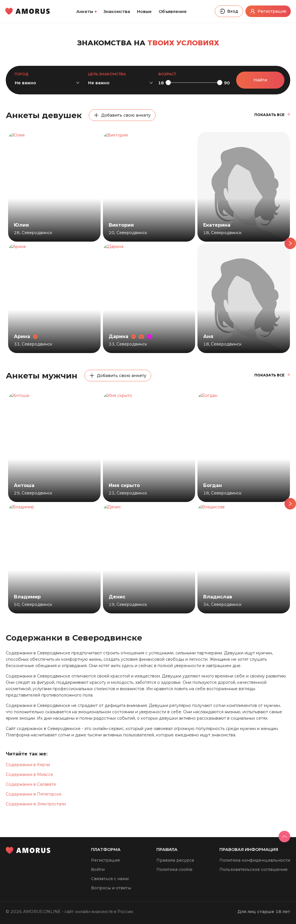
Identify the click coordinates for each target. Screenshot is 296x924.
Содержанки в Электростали (36, 804)
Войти (98, 869)
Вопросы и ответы (111, 888)
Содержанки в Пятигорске (34, 794)
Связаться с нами (110, 878)
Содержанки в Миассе (29, 774)
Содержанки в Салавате (31, 784)
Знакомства (116, 11)
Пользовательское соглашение (253, 869)
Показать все (269, 115)
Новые (144, 11)
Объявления (172, 11)
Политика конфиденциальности (254, 860)
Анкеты (84, 11)
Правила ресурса (175, 860)
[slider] (168, 82)
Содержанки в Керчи (28, 764)
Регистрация (105, 860)
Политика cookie (174, 869)
